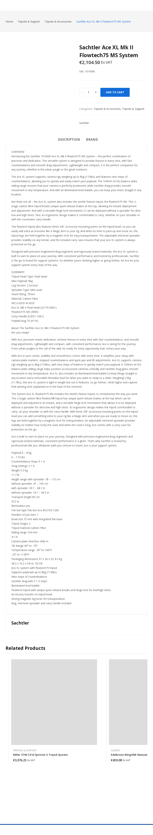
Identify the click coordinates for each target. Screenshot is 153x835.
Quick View (95, 663)
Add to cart (115, 92)
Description (69, 139)
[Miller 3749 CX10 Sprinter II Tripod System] (54, 702)
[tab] (69, 140)
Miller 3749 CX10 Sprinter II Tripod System (40, 754)
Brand (92, 139)
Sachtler (84, 123)
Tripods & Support (133, 109)
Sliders (115, 750)
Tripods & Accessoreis (107, 109)
